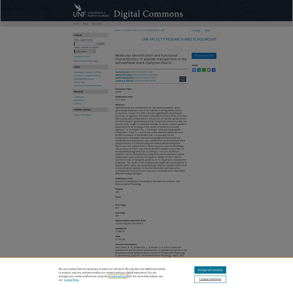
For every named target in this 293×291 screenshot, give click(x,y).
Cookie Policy (71, 280)
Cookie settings (118, 276)
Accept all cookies (210, 270)
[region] (146, 274)
